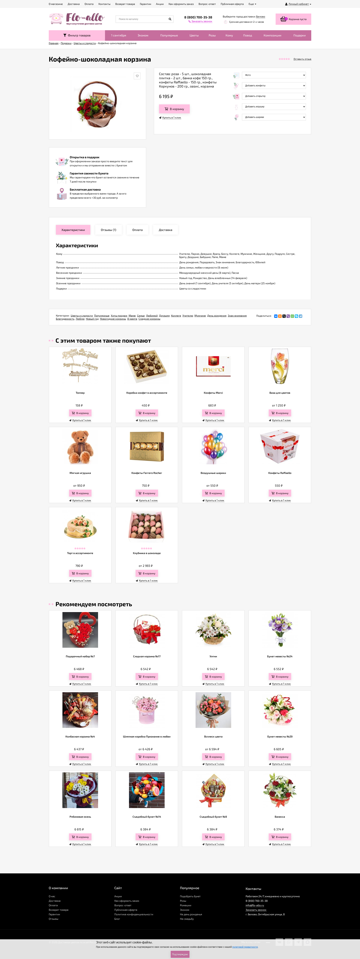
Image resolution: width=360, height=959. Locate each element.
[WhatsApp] (292, 316)
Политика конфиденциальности (133, 914)
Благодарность (65, 318)
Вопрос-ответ (122, 905)
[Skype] (296, 316)
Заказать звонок (256, 909)
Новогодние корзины (113, 318)
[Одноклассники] (280, 316)
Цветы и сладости (82, 315)
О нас (52, 896)
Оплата (53, 905)
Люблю (80, 318)
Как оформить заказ (126, 900)
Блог (117, 918)
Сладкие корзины (149, 318)
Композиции (272, 35)
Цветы (194, 35)
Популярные (169, 35)
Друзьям (164, 315)
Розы (212, 35)
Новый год (92, 318)
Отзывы (53, 918)
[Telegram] (300, 316)
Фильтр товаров (78, 35)
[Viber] (288, 316)
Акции (118, 896)
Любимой (152, 315)
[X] (284, 316)
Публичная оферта (125, 909)
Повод (247, 35)
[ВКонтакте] (276, 316)
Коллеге (176, 315)
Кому (229, 35)
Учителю (187, 315)
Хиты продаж (119, 315)
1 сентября (118, 35)
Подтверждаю (180, 954)
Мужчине (200, 315)
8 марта (132, 318)
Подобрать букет (190, 896)
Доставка (55, 900)
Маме (132, 315)
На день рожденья (191, 914)
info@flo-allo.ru (255, 905)
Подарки (299, 35)
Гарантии (54, 914)
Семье (141, 315)
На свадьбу (187, 918)
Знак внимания (237, 315)
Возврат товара (58, 909)
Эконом (143, 35)
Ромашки (185, 905)
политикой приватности (245, 947)
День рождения (216, 315)
